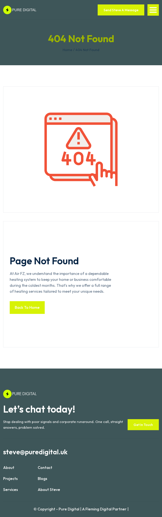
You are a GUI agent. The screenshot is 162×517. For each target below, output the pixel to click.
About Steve (49, 489)
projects (10, 478)
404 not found (87, 49)
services (10, 489)
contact (45, 467)
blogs (42, 478)
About (8, 467)
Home (67, 49)
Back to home (27, 307)
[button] (153, 10)
